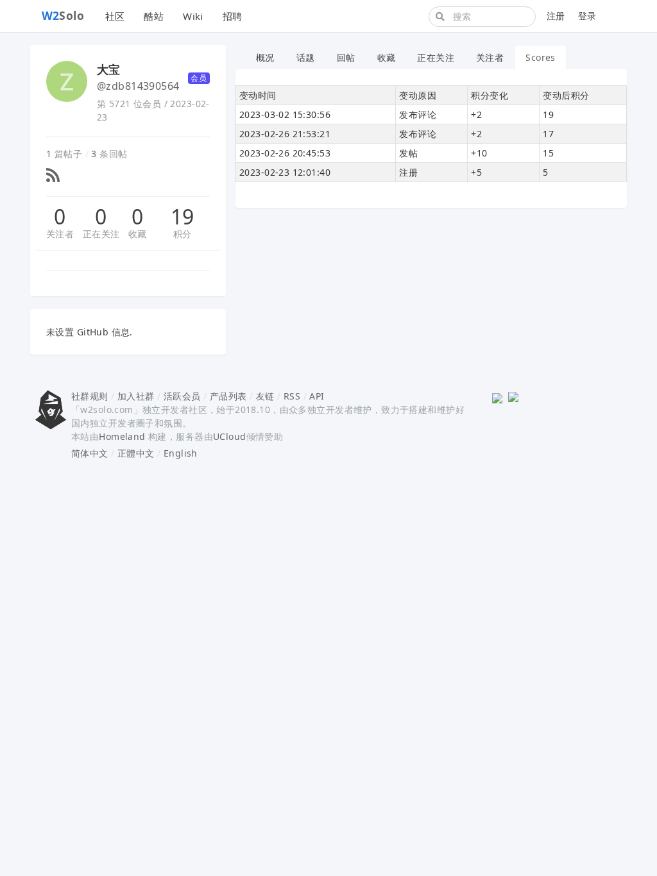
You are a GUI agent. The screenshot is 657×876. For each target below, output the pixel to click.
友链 (265, 396)
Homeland (122, 436)
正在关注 (101, 234)
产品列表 (228, 396)
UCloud (229, 436)
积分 (182, 234)
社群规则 (89, 396)
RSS (292, 396)
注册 (556, 16)
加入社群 (136, 396)
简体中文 (89, 453)
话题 (305, 57)
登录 (587, 16)
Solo (63, 15)
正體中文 (136, 453)
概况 (265, 57)
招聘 (233, 16)
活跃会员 (182, 396)
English (181, 453)
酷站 (154, 16)
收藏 (137, 234)
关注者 (60, 234)
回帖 (346, 57)
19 (182, 216)
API (316, 396)
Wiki (193, 16)
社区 (115, 16)
